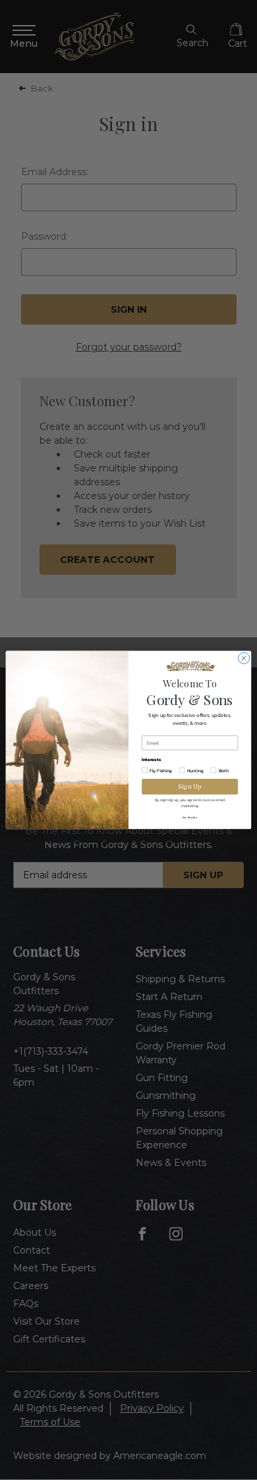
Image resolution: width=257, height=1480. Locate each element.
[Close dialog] (243, 658)
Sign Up (190, 787)
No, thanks (190, 817)
